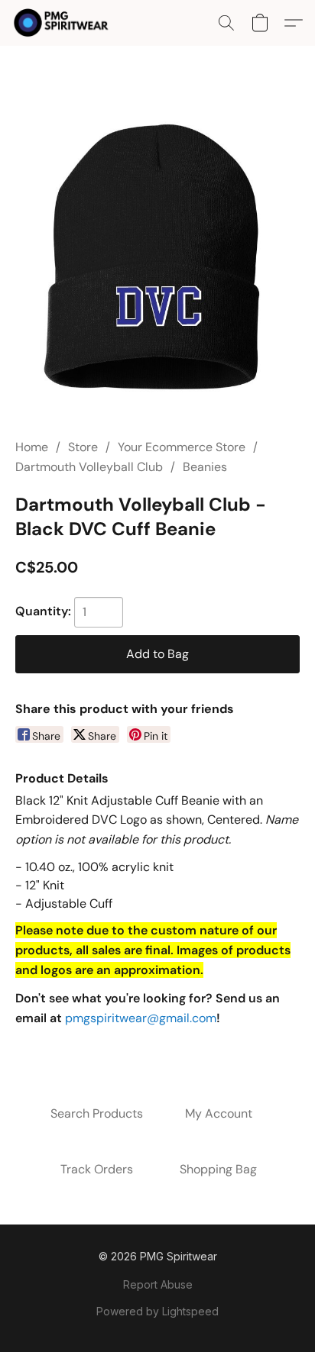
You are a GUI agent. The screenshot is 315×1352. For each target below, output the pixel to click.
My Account (218, 1113)
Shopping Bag (218, 1169)
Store (83, 447)
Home (31, 447)
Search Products (96, 1113)
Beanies (205, 467)
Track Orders (96, 1169)
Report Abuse (158, 1284)
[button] (63, 23)
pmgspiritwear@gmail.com (140, 1018)
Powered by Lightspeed (157, 1311)
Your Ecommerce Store (181, 447)
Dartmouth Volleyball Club (89, 467)
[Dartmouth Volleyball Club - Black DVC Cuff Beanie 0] (157, 260)
